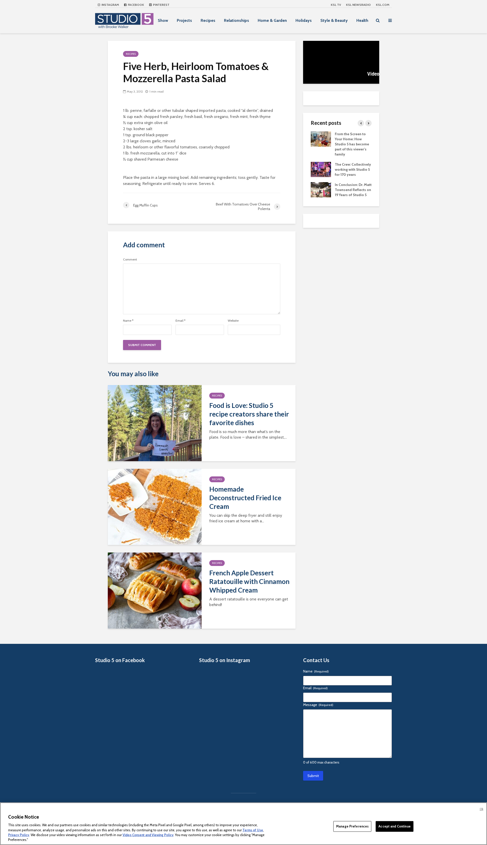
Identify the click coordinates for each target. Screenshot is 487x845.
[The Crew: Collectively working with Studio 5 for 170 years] (321, 169)
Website (233, 320)
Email (180, 320)
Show (163, 20)
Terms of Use (252, 830)
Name (128, 320)
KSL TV (336, 5)
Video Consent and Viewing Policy (148, 835)
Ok (481, 809)
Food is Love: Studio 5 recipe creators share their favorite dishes (249, 414)
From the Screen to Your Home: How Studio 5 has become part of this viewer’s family (352, 144)
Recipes (208, 20)
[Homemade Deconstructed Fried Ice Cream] (155, 506)
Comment (130, 259)
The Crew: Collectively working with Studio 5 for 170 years (353, 169)
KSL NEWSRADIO (358, 5)
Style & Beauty (334, 20)
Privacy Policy (18, 835)
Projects (184, 20)
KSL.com (382, 5)
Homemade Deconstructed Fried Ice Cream (245, 497)
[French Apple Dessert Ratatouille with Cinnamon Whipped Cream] (155, 590)
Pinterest (160, 5)
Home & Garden (272, 20)
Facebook (135, 5)
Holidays (303, 20)
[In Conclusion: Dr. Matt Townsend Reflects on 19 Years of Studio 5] (321, 189)
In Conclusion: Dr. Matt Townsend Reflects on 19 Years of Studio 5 (353, 189)
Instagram (110, 5)
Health (362, 20)
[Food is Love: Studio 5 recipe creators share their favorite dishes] (155, 422)
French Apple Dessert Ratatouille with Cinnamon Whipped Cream (249, 581)
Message (318, 704)
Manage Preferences (352, 826)
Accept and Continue (394, 826)
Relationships (236, 20)
